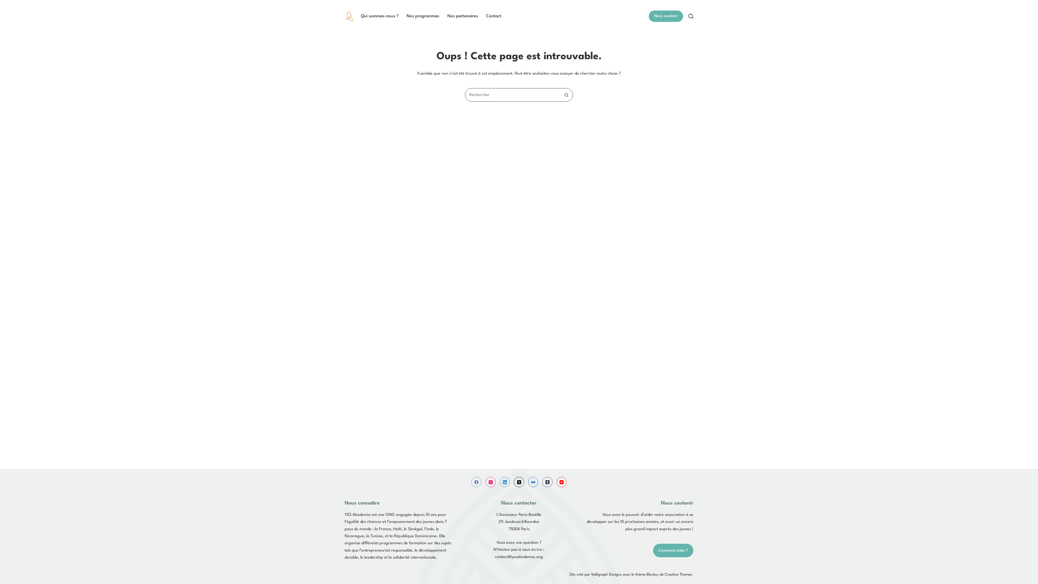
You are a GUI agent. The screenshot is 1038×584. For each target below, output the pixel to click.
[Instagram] (490, 482)
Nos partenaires (462, 16)
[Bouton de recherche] (566, 94)
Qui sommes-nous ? (379, 16)
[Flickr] (533, 482)
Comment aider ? (673, 550)
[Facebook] (476, 482)
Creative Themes (678, 574)
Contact (493, 16)
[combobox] (512, 95)
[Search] (690, 16)
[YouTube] (562, 482)
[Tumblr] (547, 482)
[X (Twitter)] (519, 482)
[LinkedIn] (505, 482)
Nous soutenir (666, 16)
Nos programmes (423, 16)
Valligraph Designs (606, 574)
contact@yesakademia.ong (519, 557)
